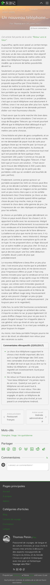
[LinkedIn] (32, 449)
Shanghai (5, 435)
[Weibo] (44, 449)
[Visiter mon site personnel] (20, 569)
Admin (6, 501)
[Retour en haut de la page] (41, 3)
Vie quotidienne (25, 435)
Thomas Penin (25, 578)
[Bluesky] (26, 449)
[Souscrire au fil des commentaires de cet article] (47, 457)
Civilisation (8, 524)
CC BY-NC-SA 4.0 (29, 582)
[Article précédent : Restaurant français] (44, 9)
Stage (14, 435)
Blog (5, 514)
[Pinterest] (20, 449)
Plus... (35, 537)
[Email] (3, 449)
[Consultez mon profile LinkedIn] (17, 569)
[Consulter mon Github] (23, 569)
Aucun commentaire (39, 28)
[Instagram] (14, 449)
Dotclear (16, 575)
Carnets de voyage (17, 9)
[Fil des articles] (14, 569)
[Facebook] (9, 449)
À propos (7, 496)
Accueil (6, 491)
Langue (6, 529)
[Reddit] (38, 449)
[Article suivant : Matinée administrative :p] (47, 9)
